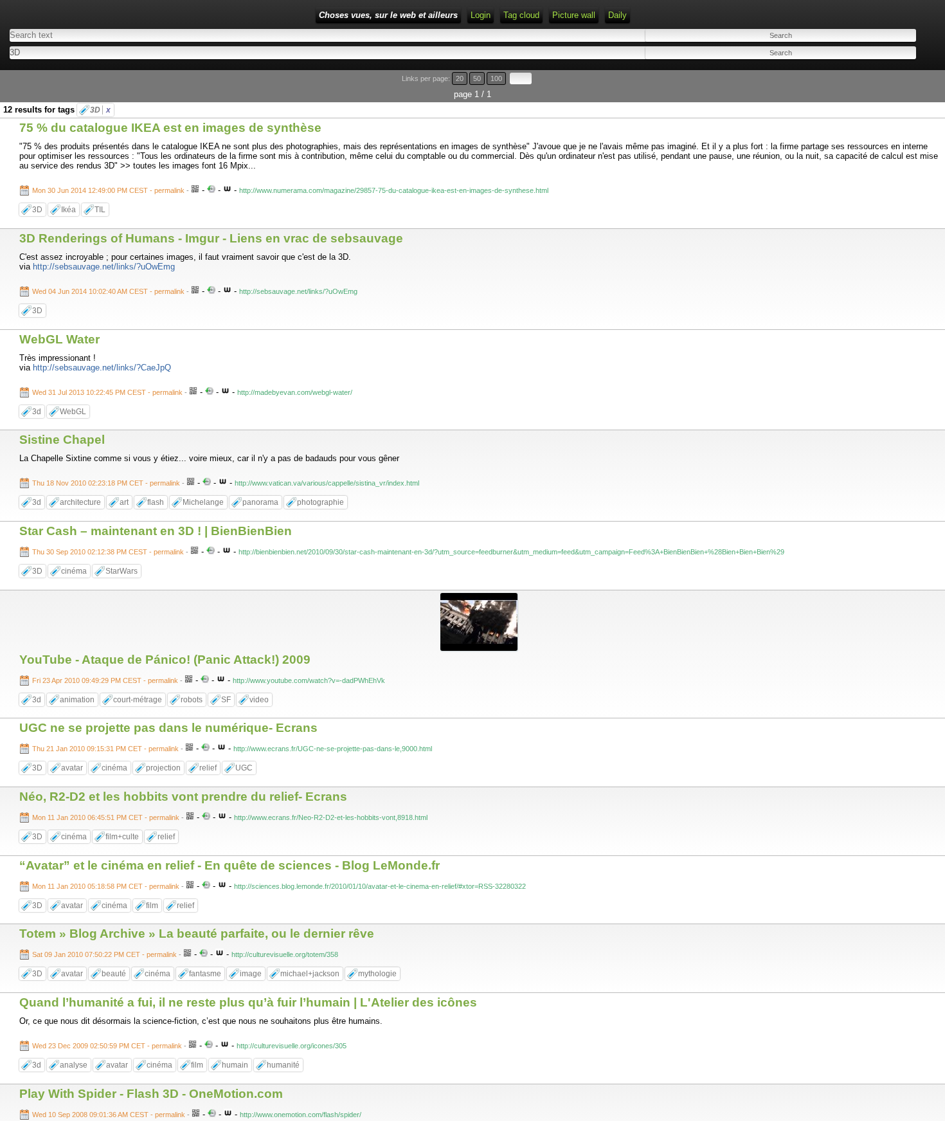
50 (477, 78)
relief (208, 767)
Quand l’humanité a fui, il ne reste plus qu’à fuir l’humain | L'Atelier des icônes (248, 1002)
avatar (72, 767)
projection (163, 767)
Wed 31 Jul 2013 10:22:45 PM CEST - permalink (107, 392)
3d (36, 411)
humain (235, 1065)
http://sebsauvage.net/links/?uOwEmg (104, 266)
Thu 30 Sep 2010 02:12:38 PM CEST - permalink (108, 552)
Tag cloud (521, 15)
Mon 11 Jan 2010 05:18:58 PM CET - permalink (105, 886)
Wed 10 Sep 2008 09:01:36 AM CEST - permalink (108, 1114)
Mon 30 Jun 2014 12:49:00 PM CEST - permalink (108, 190)
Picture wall (573, 15)
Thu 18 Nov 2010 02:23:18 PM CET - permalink (106, 483)
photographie (320, 502)
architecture (80, 502)
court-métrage (137, 699)
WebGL (73, 411)
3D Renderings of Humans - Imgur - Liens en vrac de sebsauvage (211, 238)
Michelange (203, 502)
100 (496, 78)
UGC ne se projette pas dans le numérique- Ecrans (168, 727)
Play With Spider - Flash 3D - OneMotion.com (151, 1093)
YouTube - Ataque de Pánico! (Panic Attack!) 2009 (164, 659)
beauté (114, 973)
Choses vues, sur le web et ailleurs (388, 15)
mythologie (377, 973)
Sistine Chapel (62, 439)
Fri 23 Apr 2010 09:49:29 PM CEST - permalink (105, 680)
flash (155, 502)
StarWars (121, 571)
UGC (244, 767)
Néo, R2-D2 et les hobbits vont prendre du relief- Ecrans (183, 796)
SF (226, 699)
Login (481, 15)
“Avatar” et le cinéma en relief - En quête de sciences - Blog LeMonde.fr (229, 865)
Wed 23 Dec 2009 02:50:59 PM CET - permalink (107, 1046)
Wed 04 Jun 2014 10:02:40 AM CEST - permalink (108, 291)
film (152, 905)
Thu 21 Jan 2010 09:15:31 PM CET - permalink (105, 748)
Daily (617, 15)
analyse (73, 1065)
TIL (99, 209)
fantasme (205, 973)
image (251, 973)
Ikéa (68, 209)
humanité (283, 1065)
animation (77, 699)
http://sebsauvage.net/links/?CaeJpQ (102, 367)
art (124, 502)
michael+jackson (309, 973)
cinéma (74, 571)
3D (100, 109)
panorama (260, 502)
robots (192, 699)
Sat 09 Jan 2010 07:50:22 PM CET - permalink (104, 954)
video (259, 699)
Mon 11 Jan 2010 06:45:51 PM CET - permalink (105, 817)
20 (460, 78)
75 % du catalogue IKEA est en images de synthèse (170, 127)
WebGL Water (59, 339)
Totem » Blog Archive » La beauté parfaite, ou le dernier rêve (196, 933)
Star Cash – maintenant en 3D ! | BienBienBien (155, 531)
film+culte (122, 836)
